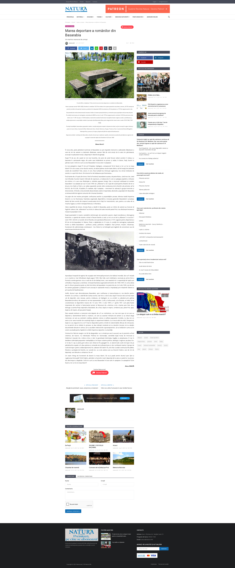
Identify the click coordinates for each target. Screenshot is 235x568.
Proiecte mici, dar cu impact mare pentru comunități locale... (121, 535)
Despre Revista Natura (72, 1)
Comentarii (70, 476)
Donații (82, 1)
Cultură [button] (108, 17)
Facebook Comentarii (84, 476)
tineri (155, 341)
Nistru (157, 349)
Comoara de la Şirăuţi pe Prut (99, 467)
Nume (67, 481)
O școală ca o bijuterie (118, 542)
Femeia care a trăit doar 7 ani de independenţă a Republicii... (157, 123)
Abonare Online (152, 17)
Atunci (115, 445)
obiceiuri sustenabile (149, 345)
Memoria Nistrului (119, 467)
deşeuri (140, 337)
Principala (70, 17)
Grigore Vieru (141, 341)
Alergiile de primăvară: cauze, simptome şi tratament (82, 388)
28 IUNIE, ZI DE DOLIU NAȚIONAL (96, 446)
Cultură (73, 22)
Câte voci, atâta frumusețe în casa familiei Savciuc (116, 388)
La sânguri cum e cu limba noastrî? (151, 314)
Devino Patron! (128, 27)
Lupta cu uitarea (80, 22)
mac (139, 349)
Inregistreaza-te (163, 1)
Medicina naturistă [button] (122, 17)
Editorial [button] (80, 17)
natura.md (71, 43)
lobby (161, 341)
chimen (151, 349)
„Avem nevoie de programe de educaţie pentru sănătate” (157, 114)
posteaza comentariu (73, 511)
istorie (165, 345)
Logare (154, 1)
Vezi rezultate (150, 164)
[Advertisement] (153, 38)
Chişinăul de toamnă (72, 467)
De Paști (68, 445)
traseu (139, 345)
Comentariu (69, 489)
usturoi (159, 345)
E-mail (103, 481)
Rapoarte (88, 1)
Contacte (95, 1)
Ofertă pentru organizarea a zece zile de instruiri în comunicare (158, 105)
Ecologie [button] (90, 17)
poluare (149, 341)
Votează (140, 164)
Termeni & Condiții (163, 564)
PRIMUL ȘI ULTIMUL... (154, 95)
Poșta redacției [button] (138, 17)
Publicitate (154, 564)
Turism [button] (99, 17)
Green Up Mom (154, 337)
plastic (144, 349)
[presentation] (163, 295)
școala (146, 337)
